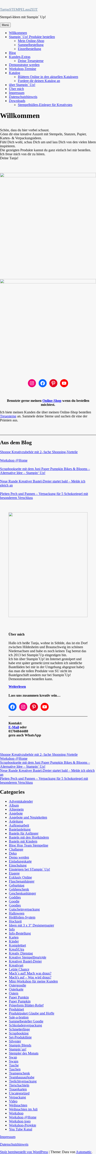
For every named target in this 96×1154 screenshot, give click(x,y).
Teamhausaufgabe (21, 1077)
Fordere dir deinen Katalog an (39, 81)
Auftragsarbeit (19, 825)
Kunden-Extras (19, 57)
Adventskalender (21, 801)
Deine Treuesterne (31, 61)
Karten (14, 937)
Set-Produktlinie (20, 1037)
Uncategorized (19, 1093)
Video (13, 1101)
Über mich (16, 89)
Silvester (15, 1041)
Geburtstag (16, 885)
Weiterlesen (17, 686)
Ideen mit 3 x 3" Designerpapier (31, 925)
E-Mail (13, 727)
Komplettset (17, 945)
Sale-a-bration (19, 1017)
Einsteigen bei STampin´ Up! (29, 869)
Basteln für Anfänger (23, 833)
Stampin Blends (20, 1045)
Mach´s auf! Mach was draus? (30, 973)
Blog (12, 53)
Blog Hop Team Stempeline (28, 845)
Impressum (16, 93)
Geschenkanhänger (22, 893)
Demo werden (19, 857)
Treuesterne (8, 416)
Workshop (16, 1113)
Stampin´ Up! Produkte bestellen (32, 37)
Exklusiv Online (20, 877)
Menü (5, 25)
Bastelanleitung (20, 829)
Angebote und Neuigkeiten (28, 817)
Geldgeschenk (19, 889)
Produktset (16, 1009)
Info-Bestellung (20, 933)
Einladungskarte (20, 861)
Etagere (14, 873)
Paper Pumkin (19, 997)
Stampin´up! (17, 1049)
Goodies (15, 905)
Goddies (15, 897)
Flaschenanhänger (21, 881)
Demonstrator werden (24, 65)
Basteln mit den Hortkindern (29, 837)
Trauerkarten (18, 1089)
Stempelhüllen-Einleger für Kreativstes (45, 105)
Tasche (14, 1065)
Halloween (16, 913)
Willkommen (18, 33)
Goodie (14, 901)
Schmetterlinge (19, 1029)
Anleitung (16, 821)
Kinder (14, 941)
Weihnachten (18, 1105)
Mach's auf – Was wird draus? (30, 977)
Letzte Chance (19, 969)
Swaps (13, 1061)
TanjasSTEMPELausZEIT (19, 9)
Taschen (15, 1069)
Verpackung (17, 1097)
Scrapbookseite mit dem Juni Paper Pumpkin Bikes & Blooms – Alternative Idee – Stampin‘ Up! (45, 471)
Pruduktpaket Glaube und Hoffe (31, 1013)
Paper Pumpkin (20, 1001)
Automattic (84, 1152)
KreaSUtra (16, 949)
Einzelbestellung (29, 49)
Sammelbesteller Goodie (26, 1021)
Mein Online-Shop (31, 41)
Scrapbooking (19, 1033)
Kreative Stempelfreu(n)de (27, 957)
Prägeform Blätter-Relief (26, 1005)
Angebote (16, 813)
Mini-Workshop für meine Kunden (33, 981)
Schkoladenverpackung (25, 1025)
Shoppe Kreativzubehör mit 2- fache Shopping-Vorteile (39, 452)
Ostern (13, 993)
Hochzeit (15, 921)
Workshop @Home (13, 460)
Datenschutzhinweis (23, 97)
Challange (16, 849)
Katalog (14, 73)
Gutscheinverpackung (24, 909)
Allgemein (16, 809)
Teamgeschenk (19, 1073)
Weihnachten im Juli (23, 1109)
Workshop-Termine (22, 69)
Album (14, 805)
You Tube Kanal (20, 1129)
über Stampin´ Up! (22, 85)
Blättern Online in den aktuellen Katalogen (48, 77)
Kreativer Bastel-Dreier (25, 961)
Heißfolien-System (22, 917)
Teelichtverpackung (23, 1081)
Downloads (17, 101)
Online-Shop (51, 401)
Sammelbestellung (31, 45)
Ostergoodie (17, 985)
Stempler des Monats (23, 1053)
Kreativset (16, 965)
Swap (13, 1057)
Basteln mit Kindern (23, 841)
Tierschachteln (19, 1085)
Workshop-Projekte (22, 1125)
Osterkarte (16, 989)
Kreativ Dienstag (21, 953)
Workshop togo (20, 1121)
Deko (13, 853)
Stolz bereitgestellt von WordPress (24, 1152)
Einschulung (18, 865)
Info (12, 929)
